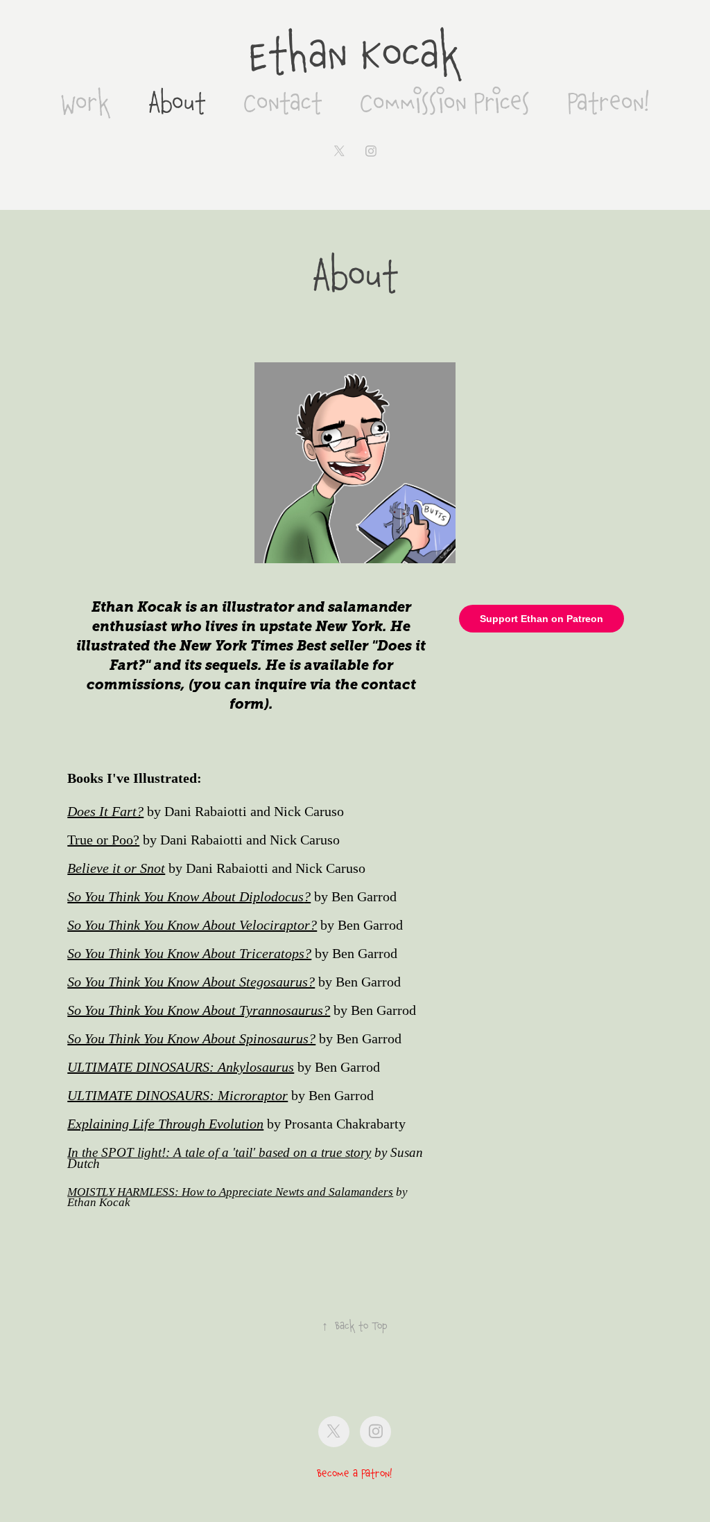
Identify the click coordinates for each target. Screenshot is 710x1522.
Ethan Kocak (355, 55)
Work (85, 102)
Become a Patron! (354, 1474)
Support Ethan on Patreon (541, 618)
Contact (282, 102)
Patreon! (608, 102)
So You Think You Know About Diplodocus (185, 896)
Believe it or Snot (116, 868)
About (177, 102)
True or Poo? (103, 839)
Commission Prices (445, 102)
